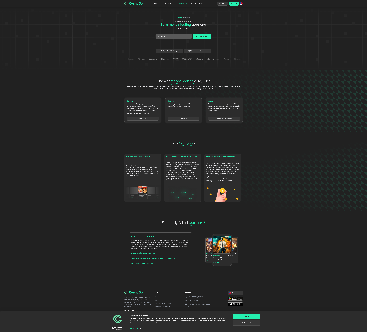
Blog (156, 297)
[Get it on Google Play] (235, 298)
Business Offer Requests (162, 307)
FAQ (156, 300)
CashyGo (179, 17)
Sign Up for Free (202, 36)
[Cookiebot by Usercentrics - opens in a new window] (117, 328)
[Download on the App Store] (235, 304)
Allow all (246, 316)
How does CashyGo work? (163, 303)
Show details (134, 328)
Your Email (161, 36)
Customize (245, 322)
